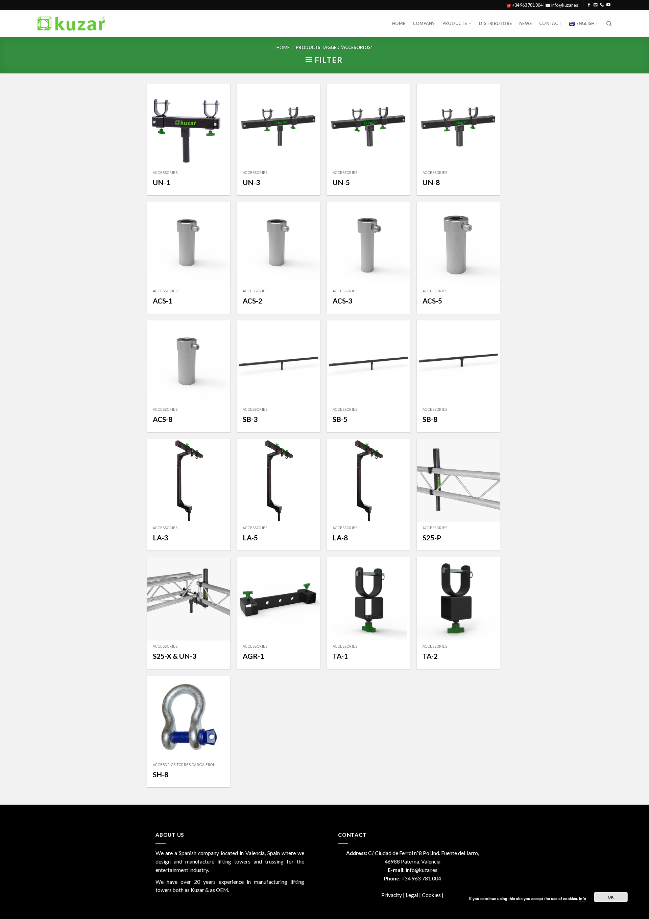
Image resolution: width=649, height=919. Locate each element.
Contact (550, 23)
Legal (412, 895)
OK (611, 897)
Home (398, 23)
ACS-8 (162, 419)
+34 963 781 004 (421, 878)
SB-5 (340, 419)
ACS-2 (252, 300)
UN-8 (431, 182)
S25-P (432, 537)
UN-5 (341, 182)
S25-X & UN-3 (174, 656)
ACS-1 (162, 300)
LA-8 (340, 537)
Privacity (391, 895)
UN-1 (161, 182)
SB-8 (430, 419)
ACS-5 (432, 300)
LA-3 (160, 537)
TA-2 (430, 656)
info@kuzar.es (421, 870)
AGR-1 (253, 656)
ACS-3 (342, 300)
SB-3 (250, 419)
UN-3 (251, 182)
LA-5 (250, 537)
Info (582, 898)
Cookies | (432, 895)
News (525, 23)
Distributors (495, 23)
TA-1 (340, 656)
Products (454, 23)
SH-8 (160, 774)
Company (424, 23)
